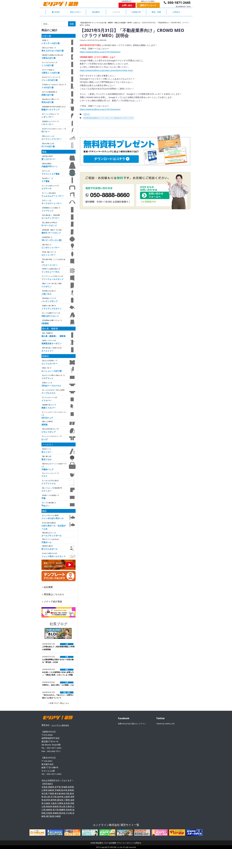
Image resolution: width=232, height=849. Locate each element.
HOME (57, 12)
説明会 (95, 118)
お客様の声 (136, 12)
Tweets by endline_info (165, 723)
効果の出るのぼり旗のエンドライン (132, 723)
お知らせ (86, 114)
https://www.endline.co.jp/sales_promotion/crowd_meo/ (106, 70)
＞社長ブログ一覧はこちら (58, 703)
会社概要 (112, 843)
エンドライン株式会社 (113, 118)
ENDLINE (103, 40)
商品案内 (96, 12)
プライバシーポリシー (125, 843)
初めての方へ (75, 12)
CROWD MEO (88, 118)
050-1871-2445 (179, 2)
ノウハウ (116, 12)
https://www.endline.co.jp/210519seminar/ (100, 51)
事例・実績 (156, 12)
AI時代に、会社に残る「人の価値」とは (58, 685)
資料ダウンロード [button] (148, 5)
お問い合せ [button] (127, 5)
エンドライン (102, 118)
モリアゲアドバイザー (127, 118)
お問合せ (176, 12)
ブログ (106, 843)
